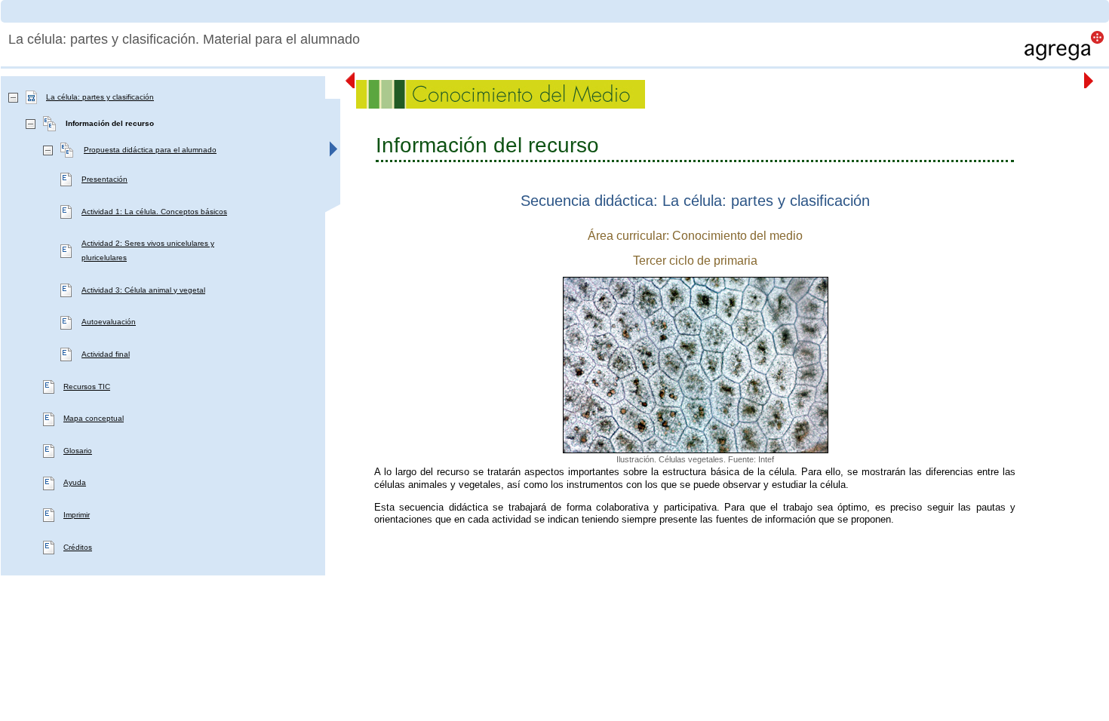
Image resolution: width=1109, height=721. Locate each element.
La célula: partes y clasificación (100, 97)
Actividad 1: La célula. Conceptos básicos (154, 211)
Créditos (77, 547)
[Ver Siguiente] (1089, 80)
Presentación (104, 179)
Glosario (77, 450)
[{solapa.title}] (332, 159)
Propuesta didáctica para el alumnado (150, 150)
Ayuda (74, 482)
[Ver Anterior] (351, 80)
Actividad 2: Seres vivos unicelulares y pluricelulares (147, 250)
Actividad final (105, 354)
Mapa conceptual (93, 418)
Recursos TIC (86, 386)
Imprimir (76, 515)
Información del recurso (110, 123)
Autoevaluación (108, 322)
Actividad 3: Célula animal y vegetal (143, 290)
